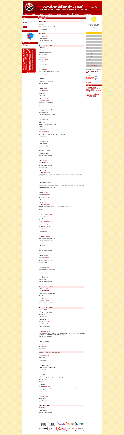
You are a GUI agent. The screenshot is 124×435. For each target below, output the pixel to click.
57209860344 (46, 162)
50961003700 (46, 365)
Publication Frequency (91, 56)
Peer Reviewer (89, 50)
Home (26, 14)
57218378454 (46, 49)
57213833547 (46, 141)
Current (68, 14)
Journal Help (88, 82)
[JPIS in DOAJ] (70, 425)
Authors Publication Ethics (92, 65)
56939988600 (47, 183)
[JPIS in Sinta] (79, 425)
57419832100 (46, 110)
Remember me (27, 24)
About (34, 14)
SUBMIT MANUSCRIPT (91, 32)
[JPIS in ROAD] (61, 430)
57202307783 (47, 226)
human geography (47, 344)
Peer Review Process (91, 44)
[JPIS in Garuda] (43, 430)
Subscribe (26, 45)
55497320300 (47, 204)
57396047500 (46, 409)
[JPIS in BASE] (70, 430)
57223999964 (46, 321)
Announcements (88, 14)
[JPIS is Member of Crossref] (52, 430)
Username (25, 19)
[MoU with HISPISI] (30, 39)
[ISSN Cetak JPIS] (43, 425)
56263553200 (46, 121)
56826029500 (46, 267)
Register (50, 14)
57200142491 (46, 59)
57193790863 (46, 396)
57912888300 (46, 257)
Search (59, 14)
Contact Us (89, 59)
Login (41, 14)
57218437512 (47, 343)
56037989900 (46, 100)
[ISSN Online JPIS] (52, 425)
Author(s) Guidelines (91, 35)
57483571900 (46, 376)
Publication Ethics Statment (92, 62)
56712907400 (46, 300)
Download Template (90, 38)
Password (25, 22)
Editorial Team (89, 47)
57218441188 (46, 80)
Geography (41, 344)
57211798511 (46, 290)
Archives (77, 14)
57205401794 (46, 69)
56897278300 (47, 247)
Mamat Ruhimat (42, 22)
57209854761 (46, 151)
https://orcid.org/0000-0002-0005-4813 (46, 214)
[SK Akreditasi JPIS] (94, 21)
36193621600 (47, 194)
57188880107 (46, 90)
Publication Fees (90, 53)
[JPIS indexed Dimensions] (79, 430)
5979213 (45, 24)
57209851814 (46, 36)
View (25, 44)
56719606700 (46, 277)
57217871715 (47, 172)
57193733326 (47, 236)
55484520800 (46, 355)
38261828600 (46, 311)
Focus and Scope (90, 41)
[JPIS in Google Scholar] (61, 425)
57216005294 (46, 131)
